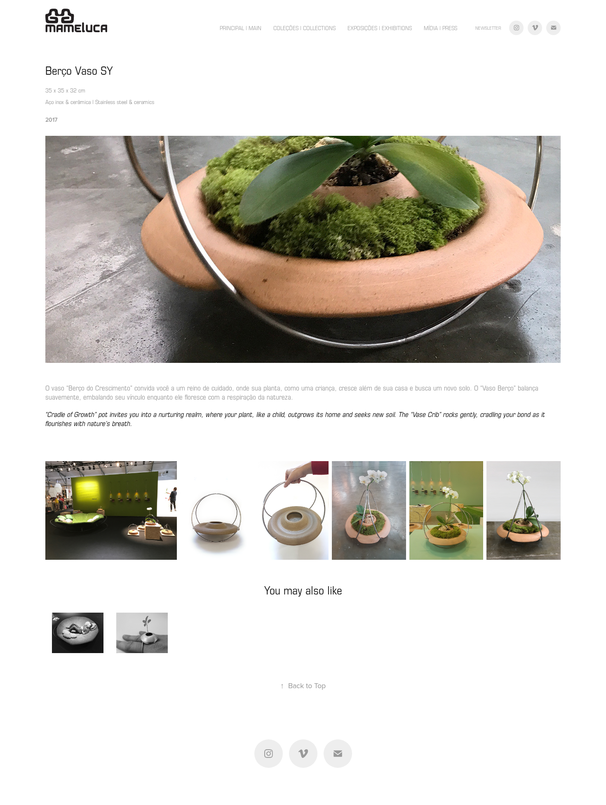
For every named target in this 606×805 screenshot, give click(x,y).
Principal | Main (240, 28)
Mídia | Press (440, 28)
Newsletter (488, 28)
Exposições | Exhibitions (380, 28)
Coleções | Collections (304, 28)
